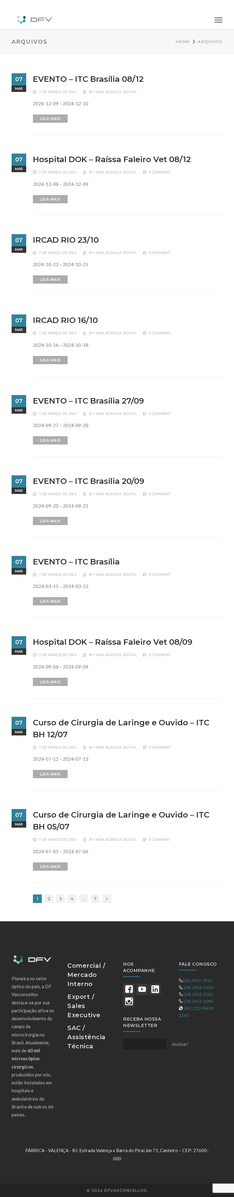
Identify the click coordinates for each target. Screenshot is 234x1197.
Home (183, 41)
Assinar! (180, 1044)
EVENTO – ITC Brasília (76, 562)
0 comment (160, 172)
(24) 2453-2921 (197, 980)
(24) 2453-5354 (198, 987)
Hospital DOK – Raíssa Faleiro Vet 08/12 (112, 159)
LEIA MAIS (50, 118)
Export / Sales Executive (84, 1006)
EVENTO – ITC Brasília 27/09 (88, 401)
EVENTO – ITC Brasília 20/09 (88, 481)
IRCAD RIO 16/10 (65, 320)
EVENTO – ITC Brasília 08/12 (88, 79)
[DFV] (34, 19)
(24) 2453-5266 (198, 994)
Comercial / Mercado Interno (86, 975)
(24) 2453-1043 (198, 1001)
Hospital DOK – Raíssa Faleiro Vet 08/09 (112, 642)
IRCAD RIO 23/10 (66, 240)
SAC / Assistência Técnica (86, 1037)
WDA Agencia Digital (116, 92)
